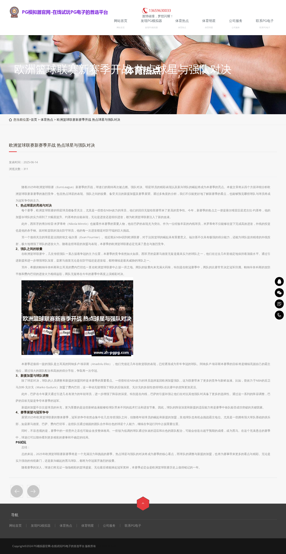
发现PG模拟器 (151, 27)
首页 (34, 119)
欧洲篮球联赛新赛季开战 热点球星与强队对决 (88, 119)
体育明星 (209, 27)
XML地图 (102, 546)
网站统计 (113, 546)
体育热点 (182, 27)
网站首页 (121, 27)
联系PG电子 (264, 27)
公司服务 (236, 27)
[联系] (279, 303)
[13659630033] (279, 315)
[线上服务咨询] (279, 281)
